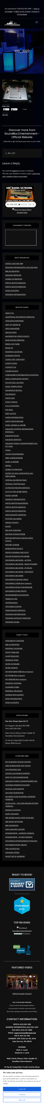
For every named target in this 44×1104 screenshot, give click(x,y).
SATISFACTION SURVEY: (14, 695)
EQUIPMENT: (10, 394)
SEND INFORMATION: (13, 699)
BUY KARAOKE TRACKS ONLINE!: (18, 762)
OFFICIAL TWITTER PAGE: (15, 484)
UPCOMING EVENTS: (13, 607)
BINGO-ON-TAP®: (12, 344)
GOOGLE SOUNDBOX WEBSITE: (17, 773)
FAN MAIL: (9, 410)
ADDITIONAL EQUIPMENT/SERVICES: (20, 317)
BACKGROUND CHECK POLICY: (17, 336)
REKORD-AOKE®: (12, 545)
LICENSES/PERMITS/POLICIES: (17, 785)
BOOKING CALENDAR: (14, 352)
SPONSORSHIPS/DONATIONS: (17, 595)
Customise (22, 1094)
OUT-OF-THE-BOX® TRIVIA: (16, 492)
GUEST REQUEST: (12, 656)
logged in (15, 171)
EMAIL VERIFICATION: (13, 386)
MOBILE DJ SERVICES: (13, 279)
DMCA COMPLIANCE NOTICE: (17, 379)
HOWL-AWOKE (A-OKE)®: (15, 425)
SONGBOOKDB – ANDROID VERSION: (19, 833)
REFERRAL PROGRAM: (14, 691)
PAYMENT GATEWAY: (13, 683)
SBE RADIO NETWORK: (14, 822)
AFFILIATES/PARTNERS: (14, 321)
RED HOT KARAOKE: (13, 530)
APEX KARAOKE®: (12, 329)
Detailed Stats (22, 213)
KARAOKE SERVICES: (13, 275)
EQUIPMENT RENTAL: (13, 390)
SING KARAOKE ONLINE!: (15, 829)
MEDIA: (8, 466)
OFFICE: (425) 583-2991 (14, 264)
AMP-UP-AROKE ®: (13, 325)
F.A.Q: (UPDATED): (12, 406)
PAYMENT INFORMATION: (15, 499)
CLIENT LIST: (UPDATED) (15, 359)
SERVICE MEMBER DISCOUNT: (17, 552)
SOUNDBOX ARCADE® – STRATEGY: (19, 572)
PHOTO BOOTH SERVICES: (15, 287)
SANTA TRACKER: (12, 814)
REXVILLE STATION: (13, 810)
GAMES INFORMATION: (14, 417)
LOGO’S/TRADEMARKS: (14, 454)
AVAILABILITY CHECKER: (14, 641)
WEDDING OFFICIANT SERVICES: (18, 618)
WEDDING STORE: (12, 622)
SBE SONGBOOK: (12, 825)
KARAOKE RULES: (12, 436)
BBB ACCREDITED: (12, 271)
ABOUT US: (9, 313)
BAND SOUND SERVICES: (15, 340)
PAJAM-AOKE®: (11, 495)
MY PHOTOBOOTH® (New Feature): (19, 672)
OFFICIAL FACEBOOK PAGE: (16, 480)
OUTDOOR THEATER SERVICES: (17, 488)
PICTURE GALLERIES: (13, 519)
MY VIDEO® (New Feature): (16, 679)
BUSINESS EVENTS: (12, 356)
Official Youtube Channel (22, 994)
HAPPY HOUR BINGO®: (14, 421)
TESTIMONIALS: (11, 603)
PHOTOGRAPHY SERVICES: (15, 515)
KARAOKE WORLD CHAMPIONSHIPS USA (21, 781)
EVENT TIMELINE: (12, 652)
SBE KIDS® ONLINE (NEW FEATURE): (19, 818)
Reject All (22, 1100)
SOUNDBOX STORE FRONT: (16, 591)
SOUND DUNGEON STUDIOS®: (17, 556)
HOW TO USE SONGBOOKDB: (16, 777)
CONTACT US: (10, 367)
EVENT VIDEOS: (11, 402)
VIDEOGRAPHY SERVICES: (15, 610)
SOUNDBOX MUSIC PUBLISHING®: (18, 587)
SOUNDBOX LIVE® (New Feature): (18, 583)
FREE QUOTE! (10, 414)
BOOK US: (9, 348)
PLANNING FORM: (12, 687)
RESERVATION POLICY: (14, 549)
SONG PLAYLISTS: (12, 291)
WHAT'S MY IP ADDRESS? (15, 856)
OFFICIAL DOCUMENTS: (14, 789)
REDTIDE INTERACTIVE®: (15, 534)
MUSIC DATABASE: (12, 664)
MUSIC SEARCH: (11, 668)
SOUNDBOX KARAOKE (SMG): (16, 579)
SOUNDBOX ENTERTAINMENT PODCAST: (21, 841)
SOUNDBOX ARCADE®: (14, 576)
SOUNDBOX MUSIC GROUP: (16, 845)
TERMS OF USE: (11, 599)
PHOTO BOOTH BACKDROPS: (16, 503)
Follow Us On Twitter (22, 11)
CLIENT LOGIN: (11, 363)
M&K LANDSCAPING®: (14, 458)
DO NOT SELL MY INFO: (14, 383)
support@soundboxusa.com (25, 1033)
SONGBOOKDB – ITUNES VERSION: (19, 837)
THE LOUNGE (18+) (12, 849)
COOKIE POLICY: (12, 371)
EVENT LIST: (10, 398)
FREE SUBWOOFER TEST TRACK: (18, 766)
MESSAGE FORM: (12, 660)
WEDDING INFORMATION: (15, 294)
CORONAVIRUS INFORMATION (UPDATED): (22, 375)
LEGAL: (8, 450)
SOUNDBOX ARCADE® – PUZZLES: (18, 568)
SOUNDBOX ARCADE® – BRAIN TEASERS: (21, 564)
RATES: (8, 526)
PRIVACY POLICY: (12, 523)
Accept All (22, 1089)
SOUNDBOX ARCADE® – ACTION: (18, 560)
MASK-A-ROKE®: (12, 462)
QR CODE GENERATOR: (14, 793)
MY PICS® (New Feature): (15, 675)
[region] (22, 1087)
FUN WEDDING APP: (13, 770)
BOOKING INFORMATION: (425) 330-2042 (21, 267)
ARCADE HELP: (11, 332)
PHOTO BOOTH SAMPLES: (15, 283)
